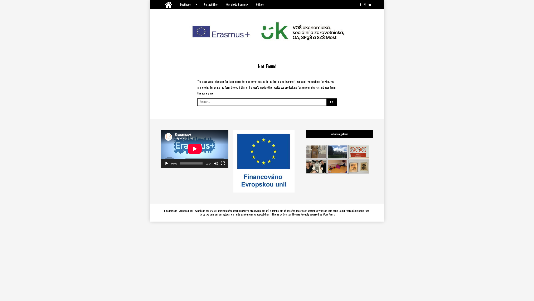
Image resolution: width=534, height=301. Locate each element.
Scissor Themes (291, 214)
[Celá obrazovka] (223, 163)
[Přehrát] (167, 163)
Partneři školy (211, 4)
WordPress (329, 214)
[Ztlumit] (216, 163)
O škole (260, 4)
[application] (194, 149)
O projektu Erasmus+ (237, 4)
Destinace (185, 4)
